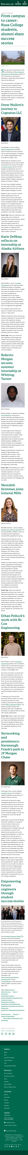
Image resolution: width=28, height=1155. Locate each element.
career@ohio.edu (6, 981)
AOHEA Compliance (18, 1134)
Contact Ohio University (10, 1125)
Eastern (6, 1100)
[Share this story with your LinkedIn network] (13, 1034)
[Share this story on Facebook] (2, 1034)
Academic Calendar (9, 1076)
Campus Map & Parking (10, 1066)
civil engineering (6, 415)
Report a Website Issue (10, 1087)
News (5, 1079)
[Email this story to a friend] (10, 1034)
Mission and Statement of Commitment (14, 1137)
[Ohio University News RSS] (18, 1146)
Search (18, 4)
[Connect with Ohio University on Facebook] (5, 1146)
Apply (5, 1052)
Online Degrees (8, 1060)
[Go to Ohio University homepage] (7, 4)
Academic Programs (9, 1057)
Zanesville (6, 1108)
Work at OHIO (7, 1084)
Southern (6, 1105)
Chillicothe (7, 1097)
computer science (6, 793)
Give (5, 1055)
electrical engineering (7, 149)
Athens (6, 1094)
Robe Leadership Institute (13, 705)
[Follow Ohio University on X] (14, 1146)
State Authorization (15, 1140)
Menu (25, 4)
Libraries (6, 1081)
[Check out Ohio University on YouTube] (12, 1146)
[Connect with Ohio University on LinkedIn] (9, 1146)
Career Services (7, 167)
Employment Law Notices (9, 1136)
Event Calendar (8, 1073)
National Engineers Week (13, 936)
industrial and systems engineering (11, 530)
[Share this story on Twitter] (6, 1034)
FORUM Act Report (20, 1136)
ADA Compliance (8, 1134)
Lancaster (6, 1103)
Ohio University (10, 1144)
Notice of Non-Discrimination (12, 1138)
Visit (5, 1063)
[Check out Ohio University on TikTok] (16, 1146)
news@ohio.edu (10, 1122)
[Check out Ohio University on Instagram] (7, 1146)
